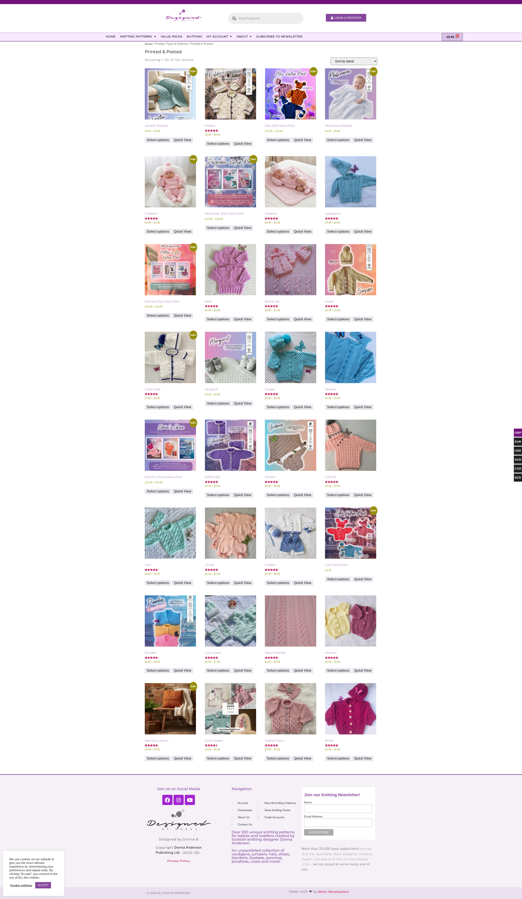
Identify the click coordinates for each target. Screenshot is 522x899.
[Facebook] (167, 800)
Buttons (194, 36)
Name (308, 802)
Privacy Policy (178, 861)
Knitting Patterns (136, 36)
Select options (158, 140)
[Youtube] (190, 800)
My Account (217, 36)
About (242, 36)
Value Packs (171, 36)
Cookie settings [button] (21, 885)
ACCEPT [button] (43, 885)
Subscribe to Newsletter (279, 36)
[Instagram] (179, 800)
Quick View (182, 140)
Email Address (313, 816)
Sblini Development (333, 891)
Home (111, 36)
